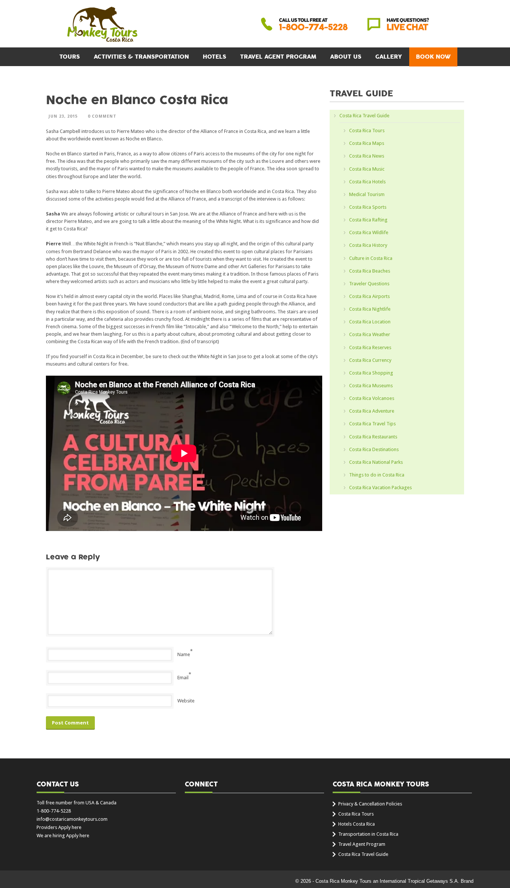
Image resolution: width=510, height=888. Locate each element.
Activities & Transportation (141, 57)
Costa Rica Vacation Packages (380, 487)
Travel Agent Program (278, 57)
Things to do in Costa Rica (376, 475)
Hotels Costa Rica (356, 824)
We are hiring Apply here (63, 835)
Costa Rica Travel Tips (372, 423)
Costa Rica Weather (369, 334)
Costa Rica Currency (370, 360)
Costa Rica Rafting (368, 220)
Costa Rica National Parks (376, 462)
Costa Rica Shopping (371, 373)
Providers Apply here (59, 827)
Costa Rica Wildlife (368, 232)
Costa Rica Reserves (370, 347)
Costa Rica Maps (366, 143)
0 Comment (102, 116)
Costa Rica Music (367, 169)
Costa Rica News (366, 156)
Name (183, 654)
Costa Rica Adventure (371, 411)
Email (183, 677)
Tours (69, 57)
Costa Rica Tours (367, 130)
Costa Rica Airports (369, 296)
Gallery (388, 57)
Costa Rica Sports (367, 207)
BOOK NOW (433, 57)
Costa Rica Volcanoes (371, 398)
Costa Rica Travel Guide (364, 115)
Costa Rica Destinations (374, 449)
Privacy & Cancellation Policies (370, 804)
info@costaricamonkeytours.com (72, 819)
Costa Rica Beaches (369, 271)
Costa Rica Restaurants (373, 437)
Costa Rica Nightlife (370, 309)
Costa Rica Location (370, 322)
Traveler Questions (369, 283)
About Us (345, 57)
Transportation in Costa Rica (368, 834)
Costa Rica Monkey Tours (102, 25)
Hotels (214, 57)
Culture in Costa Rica (370, 258)
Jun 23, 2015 (63, 116)
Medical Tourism (367, 194)
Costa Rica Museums (371, 385)
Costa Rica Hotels (367, 181)
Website (186, 701)
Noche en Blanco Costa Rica (137, 100)
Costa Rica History (368, 245)
